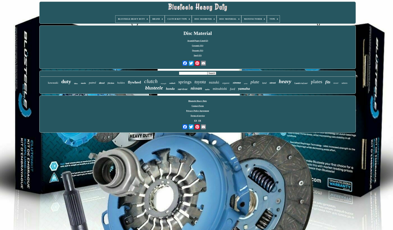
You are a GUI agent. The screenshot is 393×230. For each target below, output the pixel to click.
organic (226, 83)
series (245, 83)
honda (170, 89)
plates (316, 81)
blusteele (154, 88)
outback (172, 83)
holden (121, 82)
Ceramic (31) (197, 45)
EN (195, 120)
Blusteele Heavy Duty (197, 101)
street (273, 82)
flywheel (134, 82)
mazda (83, 83)
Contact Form (198, 106)
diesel (102, 83)
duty (66, 81)
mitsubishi (220, 89)
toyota (200, 81)
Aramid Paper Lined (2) (197, 41)
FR (199, 120)
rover (336, 83)
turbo (207, 89)
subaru (344, 83)
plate (255, 81)
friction (111, 83)
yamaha (244, 89)
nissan (196, 88)
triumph (163, 83)
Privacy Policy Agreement (197, 111)
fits (327, 82)
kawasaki (53, 82)
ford (232, 89)
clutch (151, 81)
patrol (92, 82)
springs (184, 81)
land (264, 83)
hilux (76, 83)
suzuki (214, 82)
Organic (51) (197, 50)
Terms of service (198, 116)
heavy (285, 81)
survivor (183, 89)
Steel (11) (198, 55)
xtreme (237, 82)
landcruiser (301, 83)
